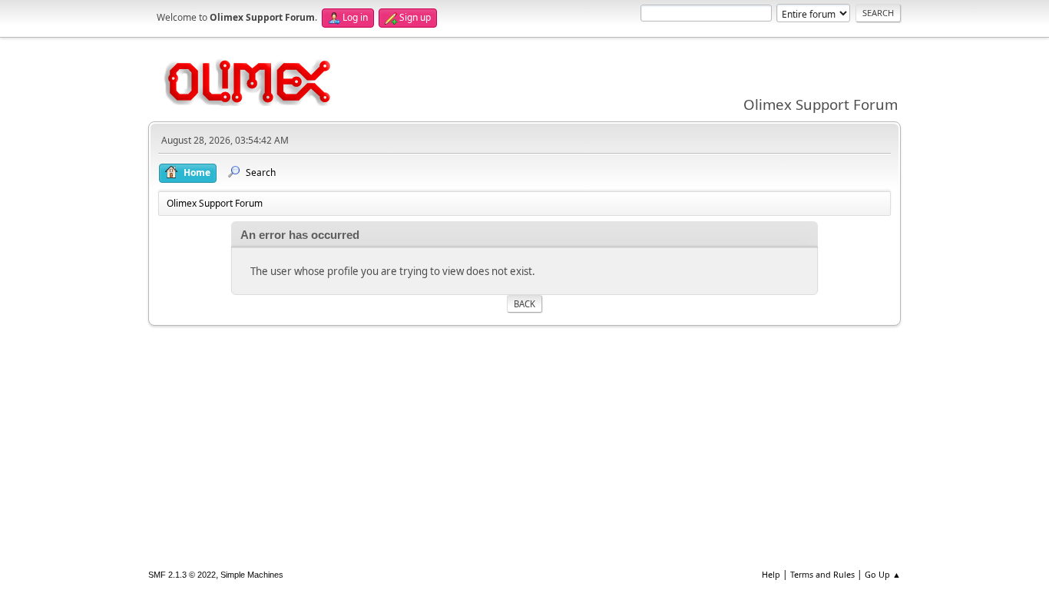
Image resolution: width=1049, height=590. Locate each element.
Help (771, 574)
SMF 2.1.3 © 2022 (182, 574)
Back (524, 304)
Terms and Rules (822, 574)
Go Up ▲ (883, 574)
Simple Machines (251, 574)
